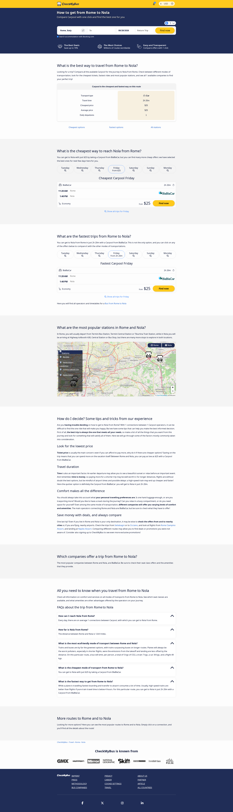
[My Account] (154, 3)
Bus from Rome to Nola (115, 303)
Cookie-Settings (113, 783)
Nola (169, 345)
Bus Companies (79, 787)
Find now (164, 203)
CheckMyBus (62, 742)
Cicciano (134, 525)
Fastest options (116, 127)
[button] (160, 358)
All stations (156, 127)
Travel (71, 742)
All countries (145, 787)
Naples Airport (85, 528)
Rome (155, 345)
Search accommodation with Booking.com (76, 36)
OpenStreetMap (162, 395)
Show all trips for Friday (118, 211)
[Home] (68, 4)
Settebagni (120, 525)
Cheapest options (77, 127)
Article (141, 783)
